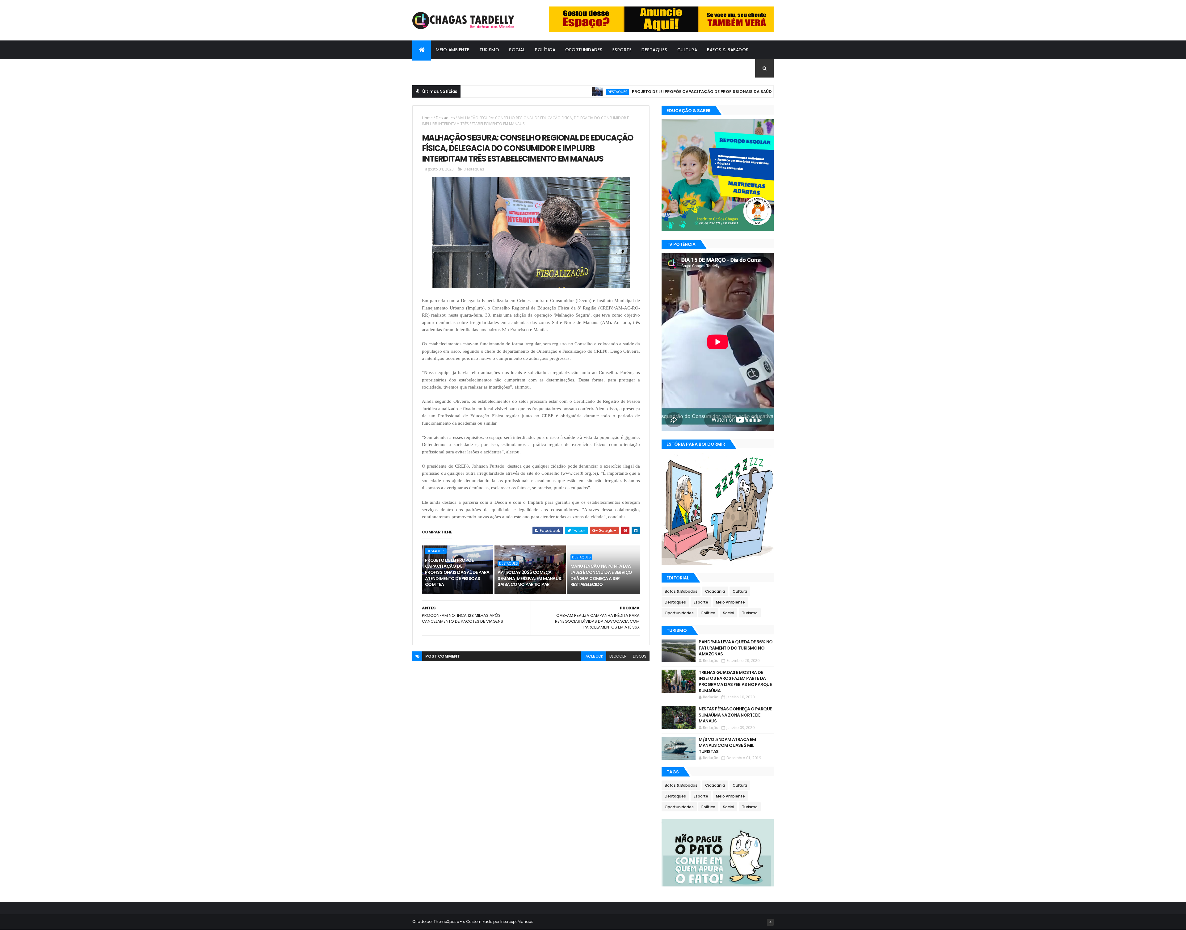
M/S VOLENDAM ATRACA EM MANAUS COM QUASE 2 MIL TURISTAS (727, 745)
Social (517, 50)
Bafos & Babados (728, 50)
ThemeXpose (446, 921)
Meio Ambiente (452, 50)
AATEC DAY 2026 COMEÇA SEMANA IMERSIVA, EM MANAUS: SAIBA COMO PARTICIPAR (530, 578)
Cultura (687, 50)
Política (545, 50)
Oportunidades (584, 50)
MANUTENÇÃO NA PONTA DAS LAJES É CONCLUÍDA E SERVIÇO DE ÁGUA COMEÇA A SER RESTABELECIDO (601, 575)
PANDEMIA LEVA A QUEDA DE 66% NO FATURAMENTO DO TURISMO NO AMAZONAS (736, 648)
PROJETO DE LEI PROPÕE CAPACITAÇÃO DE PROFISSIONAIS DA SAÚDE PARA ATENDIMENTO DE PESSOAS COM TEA (708, 92)
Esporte (622, 50)
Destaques (654, 50)
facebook (593, 656)
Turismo (489, 50)
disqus (639, 656)
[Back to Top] (770, 922)
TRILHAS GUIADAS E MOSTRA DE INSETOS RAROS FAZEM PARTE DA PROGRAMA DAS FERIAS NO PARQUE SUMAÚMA (735, 681)
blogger (618, 656)
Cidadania (429, 68)
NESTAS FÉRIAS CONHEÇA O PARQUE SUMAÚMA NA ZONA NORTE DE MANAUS (735, 715)
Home (427, 117)
